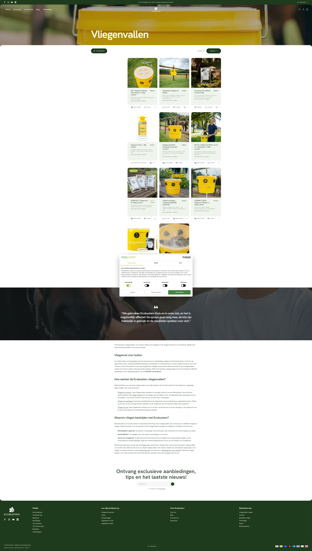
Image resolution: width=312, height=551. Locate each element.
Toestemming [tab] (131, 263)
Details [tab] (156, 263)
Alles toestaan (179, 292)
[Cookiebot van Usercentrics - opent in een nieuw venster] (184, 257)
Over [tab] (180, 263)
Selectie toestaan (156, 292)
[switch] (147, 285)
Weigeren (132, 292)
